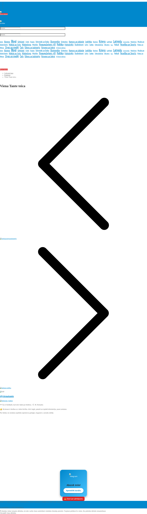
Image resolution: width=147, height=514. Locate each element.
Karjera (95, 42)
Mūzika (35, 44)
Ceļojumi (21, 41)
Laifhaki (109, 42)
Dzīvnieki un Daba (42, 41)
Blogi (13, 41)
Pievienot (4, 14)
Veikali (116, 44)
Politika (60, 44)
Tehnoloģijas (99, 45)
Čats (22, 47)
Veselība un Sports (128, 44)
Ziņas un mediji (12, 47)
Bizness (7, 41)
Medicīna (133, 42)
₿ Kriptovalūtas (61, 48)
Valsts (112, 45)
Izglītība (88, 41)
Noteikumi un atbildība (73, 504)
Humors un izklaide (76, 41)
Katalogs (7, 75)
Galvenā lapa (8, 73)
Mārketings (26, 44)
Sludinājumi (79, 44)
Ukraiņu (106, 45)
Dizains (32, 42)
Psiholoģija (69, 44)
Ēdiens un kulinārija (32, 47)
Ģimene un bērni (48, 47)
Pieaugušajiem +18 (47, 44)
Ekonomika (55, 41)
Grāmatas (64, 42)
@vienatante (7, 396)
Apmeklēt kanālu (73, 490)
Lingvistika (126, 42)
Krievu (102, 41)
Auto (1, 42)
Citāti (27, 42)
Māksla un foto (15, 44)
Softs (86, 45)
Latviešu (117, 41)
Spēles (91, 45)
